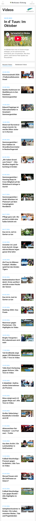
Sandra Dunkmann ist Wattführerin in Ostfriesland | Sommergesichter (11, 93)
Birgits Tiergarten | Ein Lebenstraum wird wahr (11, 340)
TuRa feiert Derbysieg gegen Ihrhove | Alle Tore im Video (11, 370)
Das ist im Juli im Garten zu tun (9, 233)
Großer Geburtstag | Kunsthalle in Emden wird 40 (10, 415)
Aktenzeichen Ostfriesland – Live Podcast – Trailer (10, 431)
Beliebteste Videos (21, 65)
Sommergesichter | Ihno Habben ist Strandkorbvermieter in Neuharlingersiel (11, 146)
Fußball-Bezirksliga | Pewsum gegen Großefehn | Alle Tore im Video (11, 462)
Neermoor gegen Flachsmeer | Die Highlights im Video (10, 325)
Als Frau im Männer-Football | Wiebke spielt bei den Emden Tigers (10, 266)
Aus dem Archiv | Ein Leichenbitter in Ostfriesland (10, 446)
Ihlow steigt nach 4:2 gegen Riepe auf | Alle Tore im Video (11, 400)
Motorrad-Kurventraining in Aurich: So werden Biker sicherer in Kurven (11, 128)
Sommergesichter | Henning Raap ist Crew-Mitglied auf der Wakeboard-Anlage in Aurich (11, 182)
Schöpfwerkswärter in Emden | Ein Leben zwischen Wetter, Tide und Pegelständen (11, 512)
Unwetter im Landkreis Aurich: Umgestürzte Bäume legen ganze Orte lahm (10, 248)
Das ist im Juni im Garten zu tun (9, 298)
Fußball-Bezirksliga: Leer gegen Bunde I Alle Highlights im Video (10, 495)
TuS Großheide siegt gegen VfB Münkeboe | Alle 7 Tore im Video (11, 355)
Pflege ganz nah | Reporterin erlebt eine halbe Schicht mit (11, 219)
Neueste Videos (7, 65)
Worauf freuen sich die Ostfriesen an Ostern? (10, 478)
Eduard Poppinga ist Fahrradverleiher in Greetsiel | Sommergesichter (10, 111)
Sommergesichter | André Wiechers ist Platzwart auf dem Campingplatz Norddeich (10, 202)
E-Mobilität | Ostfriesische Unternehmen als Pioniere (10, 385)
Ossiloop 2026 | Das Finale (10, 311)
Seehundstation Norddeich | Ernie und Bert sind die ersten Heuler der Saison (11, 283)
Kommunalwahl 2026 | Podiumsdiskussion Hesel (10, 77)
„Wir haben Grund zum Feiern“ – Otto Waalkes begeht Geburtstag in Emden (10, 163)
